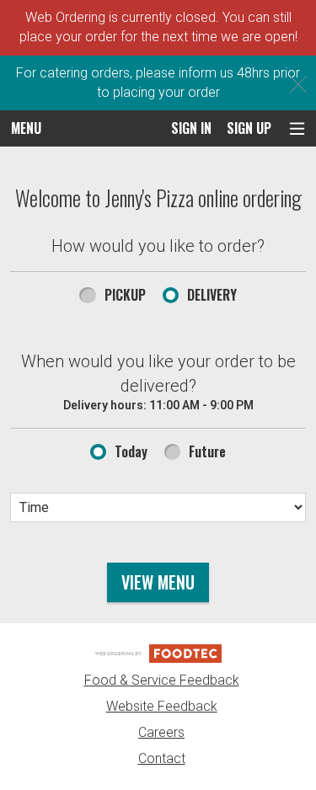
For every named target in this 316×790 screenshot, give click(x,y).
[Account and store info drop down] (297, 128)
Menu (26, 128)
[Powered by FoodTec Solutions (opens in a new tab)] (158, 653)
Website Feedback (161, 706)
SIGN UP (249, 128)
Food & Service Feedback (161, 680)
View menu (158, 582)
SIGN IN (191, 128)
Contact (161, 758)
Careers (161, 732)
